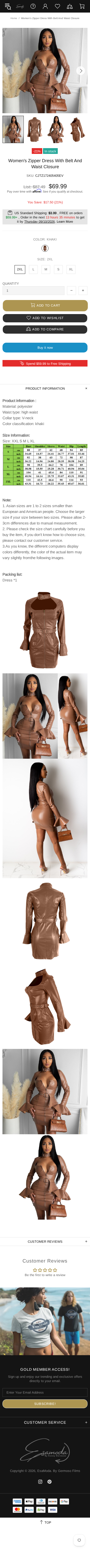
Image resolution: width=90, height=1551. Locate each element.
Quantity (10, 283)
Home (13, 18)
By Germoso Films (66, 1471)
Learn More (65, 221)
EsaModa (20, 6)
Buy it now (45, 347)
